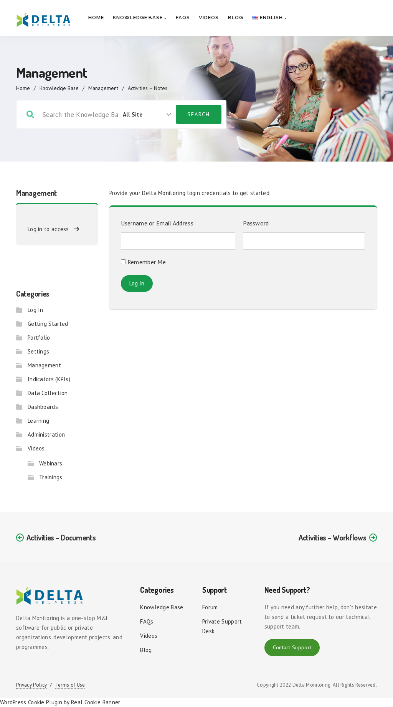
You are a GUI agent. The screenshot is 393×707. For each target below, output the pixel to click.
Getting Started (48, 323)
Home (96, 17)
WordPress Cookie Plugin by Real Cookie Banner (60, 702)
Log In (35, 309)
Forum (210, 607)
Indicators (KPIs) (49, 379)
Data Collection (48, 393)
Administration (46, 434)
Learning (38, 420)
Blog (235, 17)
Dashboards (43, 406)
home (23, 88)
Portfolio (39, 337)
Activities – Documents (61, 537)
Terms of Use (70, 685)
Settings (38, 351)
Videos (208, 17)
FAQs (183, 17)
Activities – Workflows (332, 537)
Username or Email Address (157, 223)
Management (103, 88)
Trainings (51, 477)
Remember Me (146, 262)
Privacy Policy (31, 685)
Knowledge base (161, 607)
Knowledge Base (138, 17)
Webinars (50, 463)
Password (256, 223)
